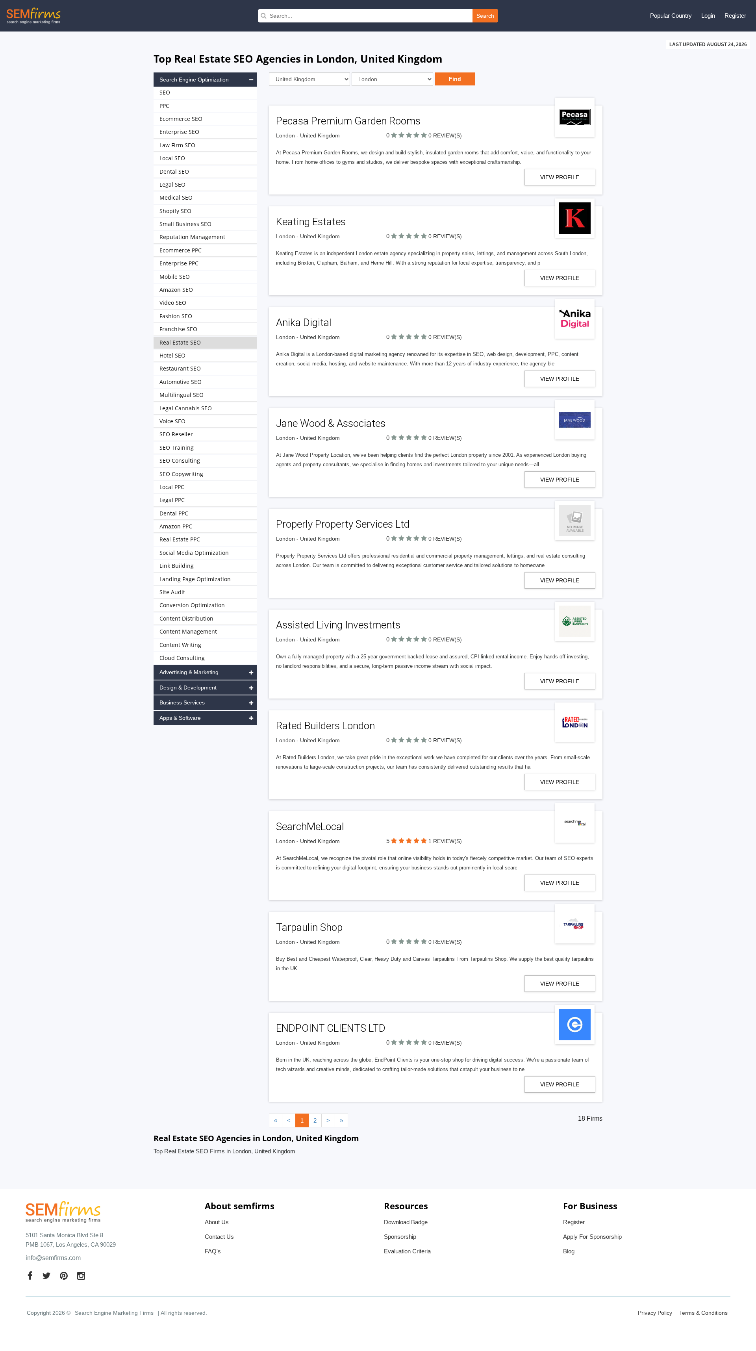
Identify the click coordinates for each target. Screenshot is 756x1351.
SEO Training (176, 447)
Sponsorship (400, 1236)
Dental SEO (174, 171)
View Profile (559, 177)
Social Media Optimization (194, 552)
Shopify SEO (175, 211)
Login (708, 15)
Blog (568, 1251)
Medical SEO (176, 197)
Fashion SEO (175, 316)
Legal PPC (172, 500)
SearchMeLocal (310, 826)
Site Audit (172, 592)
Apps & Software (180, 718)
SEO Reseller (176, 434)
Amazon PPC (175, 526)
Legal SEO (172, 184)
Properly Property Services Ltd (343, 524)
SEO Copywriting (181, 474)
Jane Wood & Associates (330, 423)
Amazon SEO (176, 289)
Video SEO (172, 302)
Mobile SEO (174, 276)
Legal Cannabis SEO (185, 408)
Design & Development (188, 687)
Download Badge (406, 1222)
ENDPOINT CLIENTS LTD (330, 1028)
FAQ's (213, 1251)
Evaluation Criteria (407, 1251)
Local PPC (171, 487)
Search (485, 16)
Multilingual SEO (181, 394)
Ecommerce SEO (180, 118)
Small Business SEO (185, 224)
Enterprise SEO (179, 131)
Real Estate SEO (180, 342)
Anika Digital (304, 322)
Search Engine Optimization (194, 79)
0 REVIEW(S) (445, 135)
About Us (217, 1222)
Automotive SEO (180, 381)
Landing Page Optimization (195, 579)
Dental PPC (173, 513)
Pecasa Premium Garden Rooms (348, 121)
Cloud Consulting (182, 658)
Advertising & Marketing (189, 672)
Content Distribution (186, 618)
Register (735, 15)
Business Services (182, 702)
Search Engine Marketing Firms (114, 1313)
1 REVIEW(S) (445, 841)
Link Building (176, 565)
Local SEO (172, 158)
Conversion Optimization (192, 605)
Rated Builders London (325, 726)
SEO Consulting (179, 460)
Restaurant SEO (180, 368)
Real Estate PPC (179, 539)
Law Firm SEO (177, 145)
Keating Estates (311, 222)
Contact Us (219, 1236)
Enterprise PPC (178, 263)
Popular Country (671, 15)
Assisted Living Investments (338, 625)
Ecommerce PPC (180, 250)
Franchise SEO (178, 329)
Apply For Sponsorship (592, 1236)
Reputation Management (192, 237)
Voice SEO (172, 421)
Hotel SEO (172, 355)
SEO (164, 92)
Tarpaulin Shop (309, 927)
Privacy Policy (655, 1313)
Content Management (188, 631)
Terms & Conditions (703, 1313)
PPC (164, 105)
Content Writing (180, 645)
